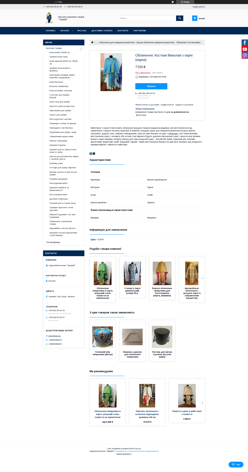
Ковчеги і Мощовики (58, 141)
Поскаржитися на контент (125, 451)
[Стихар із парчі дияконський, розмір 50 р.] (132, 270)
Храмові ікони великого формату (60, 69)
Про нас (81, 31)
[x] (94, 154)
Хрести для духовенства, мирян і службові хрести (64, 157)
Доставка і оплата (102, 31)
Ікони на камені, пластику (61, 90)
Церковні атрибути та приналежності (59, 188)
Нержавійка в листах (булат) (62, 228)
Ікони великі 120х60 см (59, 52)
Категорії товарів (54, 48)
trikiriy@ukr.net (55, 336)
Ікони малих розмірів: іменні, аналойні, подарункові (62, 76)
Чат (238, 464)
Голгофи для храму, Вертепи (63, 168)
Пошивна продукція (58, 179)
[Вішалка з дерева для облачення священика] (132, 334)
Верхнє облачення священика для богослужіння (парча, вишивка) (162, 292)
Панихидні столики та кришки (63, 123)
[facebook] (91, 154)
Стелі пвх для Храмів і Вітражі (60, 96)
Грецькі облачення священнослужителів (155, 42)
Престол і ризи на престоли (62, 106)
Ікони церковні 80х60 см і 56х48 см (63, 62)
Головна (50, 31)
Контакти (123, 31)
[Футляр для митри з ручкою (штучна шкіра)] (162, 334)
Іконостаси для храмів (60, 102)
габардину (173, 133)
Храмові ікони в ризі (59, 57)
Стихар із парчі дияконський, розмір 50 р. (132, 290)
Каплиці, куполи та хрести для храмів (63, 173)
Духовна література (59, 199)
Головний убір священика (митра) (103, 353)
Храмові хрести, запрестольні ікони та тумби (63, 150)
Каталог (64, 31)
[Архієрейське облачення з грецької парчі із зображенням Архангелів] (192, 270)
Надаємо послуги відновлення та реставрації (63, 234)
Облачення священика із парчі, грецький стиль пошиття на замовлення (103, 293)
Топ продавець (53, 242)
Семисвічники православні (61, 136)
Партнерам (139, 31)
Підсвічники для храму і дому (63, 132)
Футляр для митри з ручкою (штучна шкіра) (162, 354)
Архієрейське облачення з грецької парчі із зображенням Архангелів (192, 293)
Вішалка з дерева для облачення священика (132, 354)
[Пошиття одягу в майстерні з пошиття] (187, 393)
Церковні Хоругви (57, 145)
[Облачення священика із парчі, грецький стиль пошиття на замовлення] (103, 270)
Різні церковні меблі (58, 183)
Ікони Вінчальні (56, 82)
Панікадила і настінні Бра (61, 128)
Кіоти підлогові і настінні (60, 119)
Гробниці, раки (56, 163)
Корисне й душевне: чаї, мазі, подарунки (63, 215)
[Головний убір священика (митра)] (103, 334)
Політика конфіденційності (148, 451)
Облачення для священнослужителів (116, 42)
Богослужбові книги (58, 194)
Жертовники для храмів (60, 110)
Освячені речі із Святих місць (63, 203)
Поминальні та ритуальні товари (61, 222)
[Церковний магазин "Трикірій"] (49, 23)
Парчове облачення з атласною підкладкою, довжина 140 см (147, 414)
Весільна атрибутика (59, 86)
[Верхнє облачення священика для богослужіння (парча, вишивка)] (162, 270)
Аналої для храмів (58, 115)
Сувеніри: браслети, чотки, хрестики (61, 208)
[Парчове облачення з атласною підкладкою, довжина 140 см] (147, 393)
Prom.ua (137, 449)
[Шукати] (179, 18)
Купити (151, 86)
